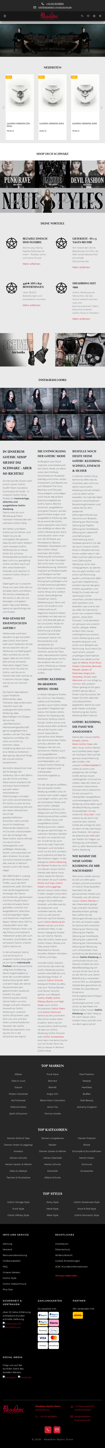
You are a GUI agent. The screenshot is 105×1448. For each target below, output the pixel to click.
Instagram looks (52, 380)
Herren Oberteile (52, 1158)
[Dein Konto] (94, 16)
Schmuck (86, 1164)
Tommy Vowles (52, 1113)
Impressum (61, 1244)
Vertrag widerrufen (66, 1275)
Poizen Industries (18, 1094)
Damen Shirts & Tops (18, 1138)
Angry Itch (89, 673)
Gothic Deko (58, 1008)
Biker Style (52, 1215)
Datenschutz (62, 1249)
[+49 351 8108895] (48, 1429)
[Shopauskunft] (12, 1323)
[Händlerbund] (11, 1327)
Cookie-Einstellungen (67, 1261)
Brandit (53, 1087)
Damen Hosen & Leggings (18, 1145)
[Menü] (4, 16)
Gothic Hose (85, 744)
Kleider (52, 1145)
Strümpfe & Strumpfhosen (86, 1151)
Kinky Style (52, 1202)
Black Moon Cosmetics (52, 1100)
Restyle (76, 669)
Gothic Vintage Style (18, 1202)
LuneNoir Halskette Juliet (84, 123)
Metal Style (52, 1208)
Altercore (77, 680)
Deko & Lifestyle (18, 1171)
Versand (7, 1249)
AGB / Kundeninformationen (71, 1266)
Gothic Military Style (18, 1215)
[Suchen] (82, 16)
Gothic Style (10, 1278)
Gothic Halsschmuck (14, 1284)
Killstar (84, 662)
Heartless (77, 677)
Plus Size (89, 814)
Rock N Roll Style (87, 1208)
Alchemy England (87, 1107)
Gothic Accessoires (53, 1036)
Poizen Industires (81, 666)
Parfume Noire (18, 1107)
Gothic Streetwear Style (87, 1202)
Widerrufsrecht (64, 1255)
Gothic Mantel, (88, 901)
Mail (92, 835)
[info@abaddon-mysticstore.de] (57, 1429)
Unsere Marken (11, 1272)
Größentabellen (90, 765)
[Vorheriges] (3, 107)
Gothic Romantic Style (87, 1215)
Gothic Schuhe (55, 980)
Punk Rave (95, 662)
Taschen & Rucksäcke (18, 1177)
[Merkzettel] (88, 16)
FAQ (5, 1266)
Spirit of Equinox (18, 1113)
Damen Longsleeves (52, 1138)
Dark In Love (18, 1081)
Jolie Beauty (86, 1100)
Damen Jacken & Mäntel (52, 1151)
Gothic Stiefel (45, 998)
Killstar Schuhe (52, 1177)
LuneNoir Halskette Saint (51, 123)
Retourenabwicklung (15, 1255)
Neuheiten (52, 67)
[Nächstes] (102, 107)
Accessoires (86, 1171)
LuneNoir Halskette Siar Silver (18, 124)
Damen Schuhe (18, 1158)
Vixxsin (87, 677)
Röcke (86, 1145)
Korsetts (18, 1151)
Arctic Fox (52, 1107)
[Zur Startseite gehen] (52, 16)
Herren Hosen (86, 1158)
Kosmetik (52, 1171)
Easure (18, 1087)
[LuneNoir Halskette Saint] (52, 95)
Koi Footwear (18, 1100)
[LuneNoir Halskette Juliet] (85, 95)
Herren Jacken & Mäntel (18, 1164)
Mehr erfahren (31, 264)
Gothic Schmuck (52, 1012)
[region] (52, 107)
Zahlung (7, 1244)
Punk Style (18, 1208)
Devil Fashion (86, 1074)
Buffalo (87, 1094)
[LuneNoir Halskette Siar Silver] (20, 95)
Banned (96, 666)
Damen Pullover (87, 1138)
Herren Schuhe (52, 1164)
